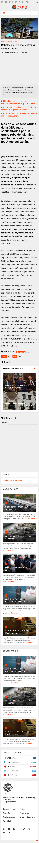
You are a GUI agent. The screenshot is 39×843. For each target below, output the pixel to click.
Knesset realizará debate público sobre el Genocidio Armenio (19, 114)
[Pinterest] (10, 2)
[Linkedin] (2, 2)
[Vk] (27, 2)
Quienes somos (9, 809)
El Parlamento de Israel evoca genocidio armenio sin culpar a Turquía (18, 102)
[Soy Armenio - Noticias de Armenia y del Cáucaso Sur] (19, 8)
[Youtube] (6, 2)
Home (2, 41)
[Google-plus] (23, 2)
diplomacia (9, 41)
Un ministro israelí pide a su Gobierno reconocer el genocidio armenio (18, 108)
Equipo (22, 809)
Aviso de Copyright (27, 817)
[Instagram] (19, 2)
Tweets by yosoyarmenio (12, 480)
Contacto (6, 813)
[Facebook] (12, 2)
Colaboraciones (9, 817)
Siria (16, 41)
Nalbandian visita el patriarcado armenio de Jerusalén (17, 386)
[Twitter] (16, 2)
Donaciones (24, 813)
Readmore (31, 519)
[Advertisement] (16, 69)
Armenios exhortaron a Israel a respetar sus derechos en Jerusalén (19, 405)
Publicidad (7, 821)
